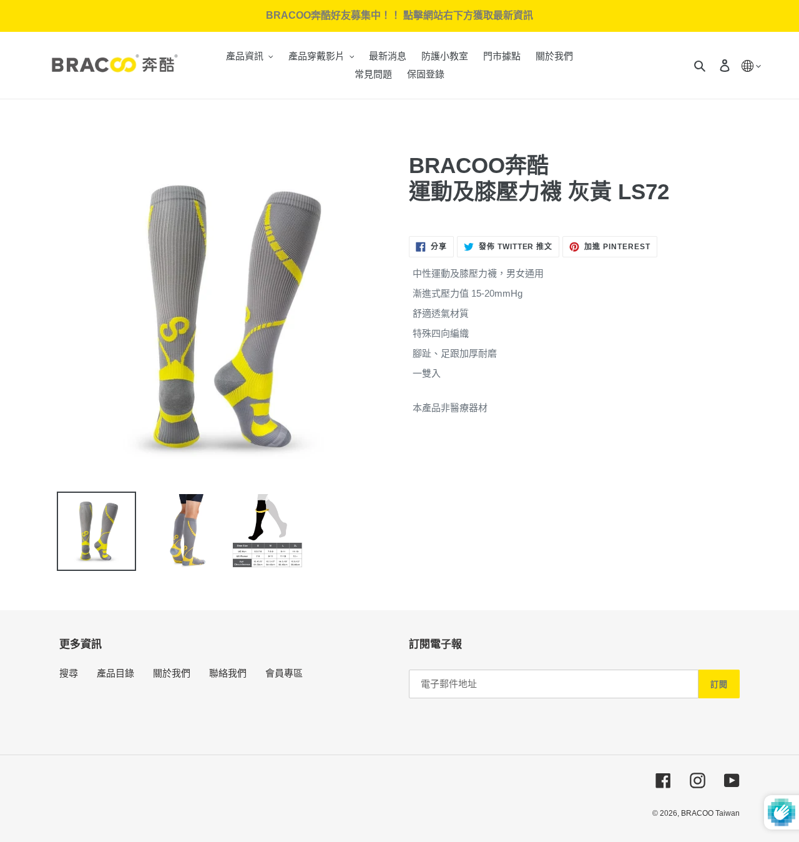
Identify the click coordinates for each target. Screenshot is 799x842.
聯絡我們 (228, 673)
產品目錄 (115, 673)
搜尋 (68, 673)
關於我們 (171, 673)
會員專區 (284, 673)
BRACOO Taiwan (710, 813)
